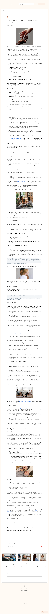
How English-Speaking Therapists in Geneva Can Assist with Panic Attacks (24, 563)
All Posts (3, 10)
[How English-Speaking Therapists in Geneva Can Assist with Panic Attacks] (24, 557)
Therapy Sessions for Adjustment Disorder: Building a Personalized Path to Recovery (8, 563)
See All (46, 551)
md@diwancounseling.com (24, 590)
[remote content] (24, 529)
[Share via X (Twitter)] (9, 543)
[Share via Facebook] (7, 543)
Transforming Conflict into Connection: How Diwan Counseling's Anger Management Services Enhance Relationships (39, 563)
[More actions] (41, 17)
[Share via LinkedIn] (11, 543)
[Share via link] (14, 543)
